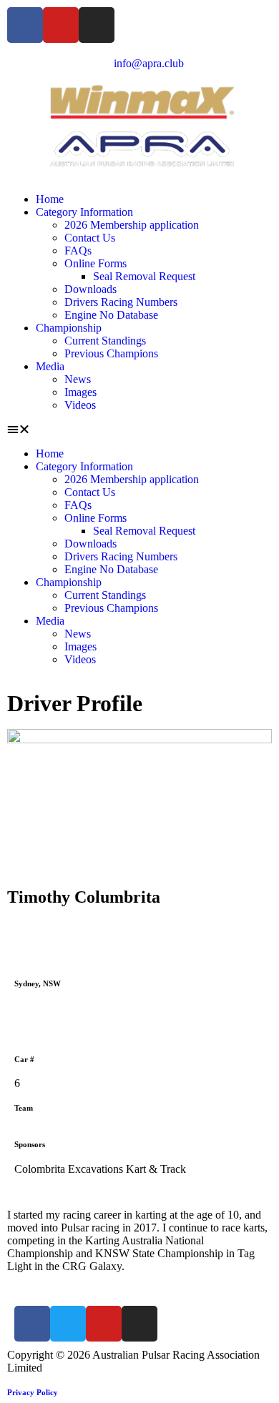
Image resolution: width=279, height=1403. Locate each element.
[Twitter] (68, 1324)
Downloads (90, 289)
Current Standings (105, 340)
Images (80, 392)
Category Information (84, 212)
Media (50, 366)
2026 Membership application (131, 225)
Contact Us (89, 238)
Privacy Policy (32, 1392)
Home (50, 199)
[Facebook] (25, 25)
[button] (139, 429)
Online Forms (95, 263)
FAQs (78, 250)
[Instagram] (96, 25)
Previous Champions (111, 353)
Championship (69, 328)
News (77, 379)
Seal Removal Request (144, 276)
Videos (80, 405)
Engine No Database (111, 315)
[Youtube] (61, 25)
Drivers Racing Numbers (120, 302)
